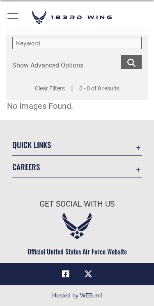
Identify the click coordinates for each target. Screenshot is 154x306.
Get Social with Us (77, 204)
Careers (26, 167)
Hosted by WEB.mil (77, 295)
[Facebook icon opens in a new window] (66, 274)
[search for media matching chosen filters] (131, 61)
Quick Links (31, 145)
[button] (13, 17)
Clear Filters (50, 88)
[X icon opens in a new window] (88, 274)
